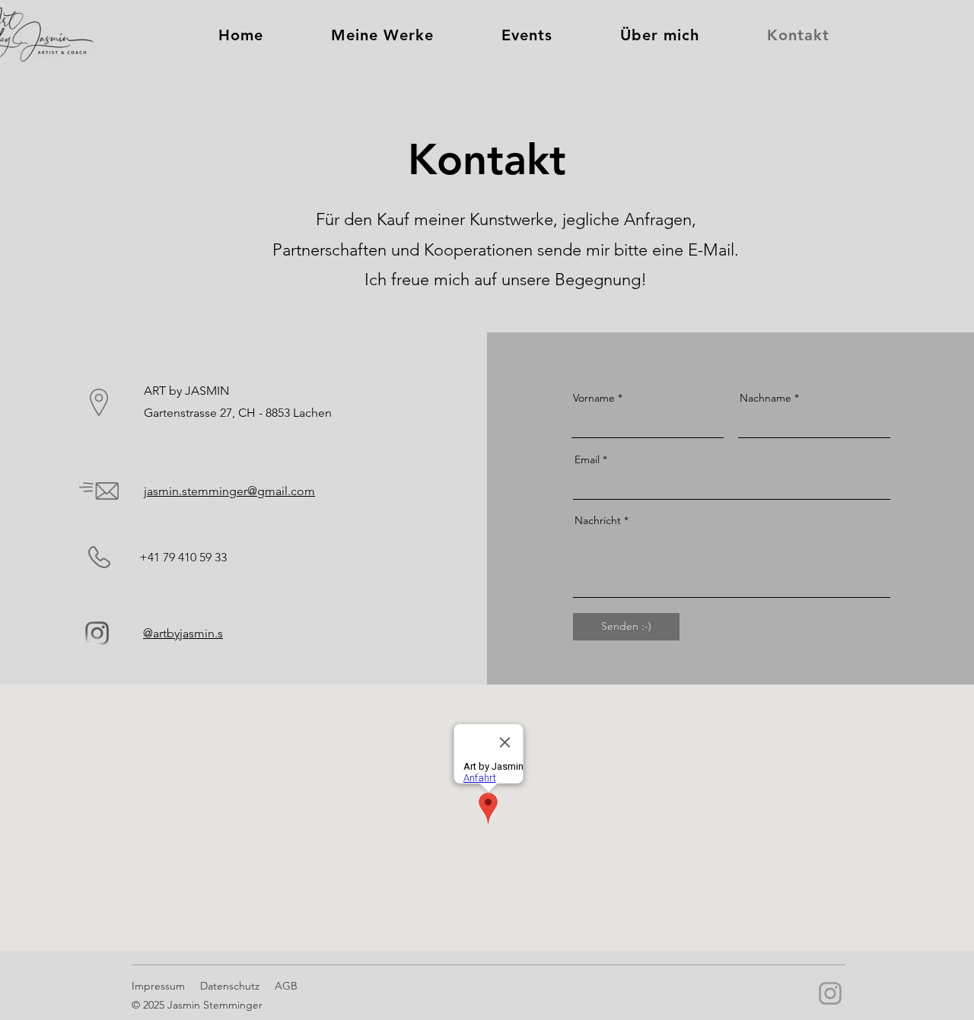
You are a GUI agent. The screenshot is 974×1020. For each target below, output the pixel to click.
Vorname (594, 397)
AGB (286, 986)
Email (587, 459)
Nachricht (598, 520)
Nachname (765, 397)
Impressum (158, 986)
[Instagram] (830, 993)
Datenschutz (229, 986)
